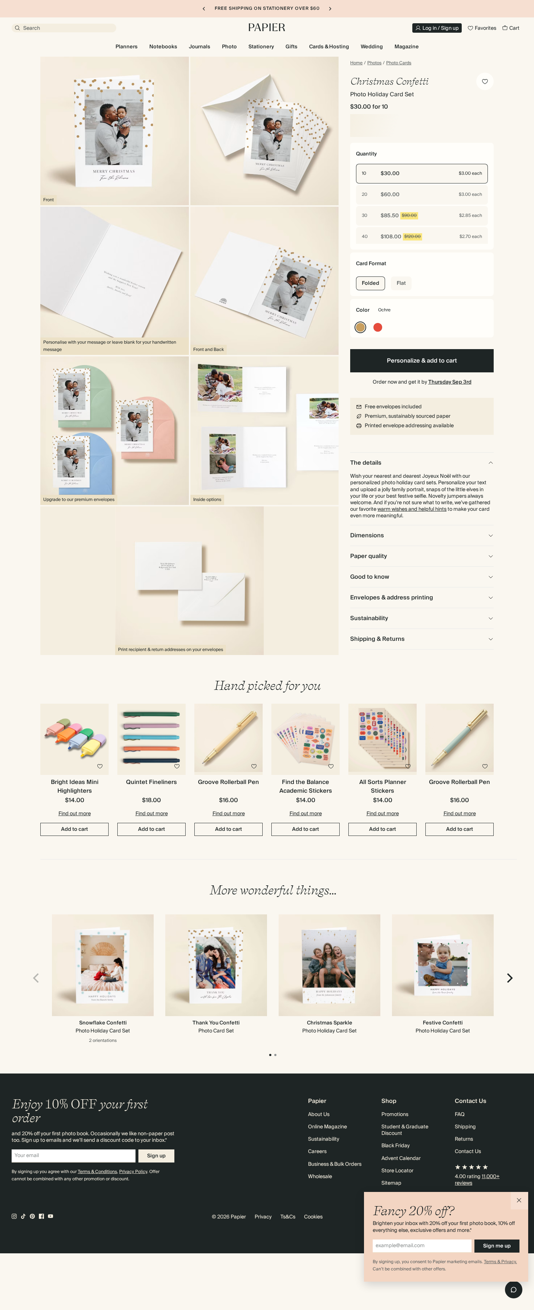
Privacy (263, 1217)
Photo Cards (398, 63)
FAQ (460, 1114)
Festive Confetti (443, 1023)
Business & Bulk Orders (334, 1164)
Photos (374, 63)
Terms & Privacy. (500, 1262)
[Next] (509, 978)
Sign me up (497, 1246)
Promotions (394, 1114)
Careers (317, 1151)
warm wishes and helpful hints (411, 509)
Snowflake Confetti (103, 1023)
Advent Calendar (401, 1158)
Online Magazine (327, 1127)
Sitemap (391, 1183)
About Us (318, 1114)
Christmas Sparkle (329, 1023)
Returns (464, 1139)
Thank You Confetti (216, 1023)
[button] (519, 1200)
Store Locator (397, 1171)
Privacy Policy (133, 1172)
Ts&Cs (287, 1217)
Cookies (313, 1217)
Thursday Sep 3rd (450, 382)
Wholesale (320, 1176)
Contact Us (468, 1151)
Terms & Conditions (97, 1172)
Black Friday (395, 1146)
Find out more (74, 813)
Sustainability (323, 1139)
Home (356, 63)
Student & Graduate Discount (404, 1130)
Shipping (465, 1127)
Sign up (156, 1156)
